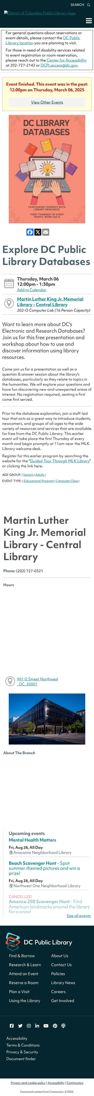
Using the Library (24, 1000)
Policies (58, 973)
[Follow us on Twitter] (20, 1026)
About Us (59, 955)
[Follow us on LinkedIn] (37, 1026)
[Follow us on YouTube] (46, 1026)
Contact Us (61, 964)
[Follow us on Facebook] (12, 1026)
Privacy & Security (22, 1051)
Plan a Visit (19, 991)
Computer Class (67, 481)
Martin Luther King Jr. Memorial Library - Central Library (50, 301)
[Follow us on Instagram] (29, 1026)
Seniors (28, 475)
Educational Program (39, 481)
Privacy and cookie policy (28, 1083)
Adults (39, 475)
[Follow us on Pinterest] (55, 1026)
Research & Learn (25, 964)
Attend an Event (23, 973)
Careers (58, 991)
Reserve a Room (23, 982)
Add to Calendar (31, 289)
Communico (75, 1083)
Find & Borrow (22, 955)
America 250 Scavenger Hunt (49, 906)
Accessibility (16, 1038)
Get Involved (62, 1000)
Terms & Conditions (23, 1045)
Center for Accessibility (67, 60)
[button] (89, 21)
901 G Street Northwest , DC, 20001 (37, 681)
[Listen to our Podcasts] (63, 1026)
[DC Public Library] (38, 941)
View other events (47, 102)
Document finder (21, 1058)
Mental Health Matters (32, 840)
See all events (79, 915)
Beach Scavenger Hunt (44, 868)
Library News (63, 982)
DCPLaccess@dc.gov (59, 65)
